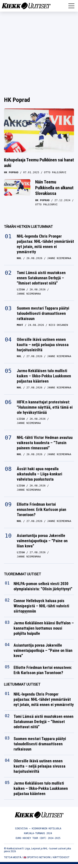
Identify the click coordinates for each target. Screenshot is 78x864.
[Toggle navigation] (71, 6)
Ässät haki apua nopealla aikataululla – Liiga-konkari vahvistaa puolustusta (39, 474)
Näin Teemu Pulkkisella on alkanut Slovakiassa (54, 187)
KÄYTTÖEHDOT (61, 857)
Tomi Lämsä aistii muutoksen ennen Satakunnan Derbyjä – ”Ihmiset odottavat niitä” (41, 278)
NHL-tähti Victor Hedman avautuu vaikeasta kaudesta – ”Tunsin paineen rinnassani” (45, 442)
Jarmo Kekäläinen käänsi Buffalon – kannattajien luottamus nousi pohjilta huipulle (44, 628)
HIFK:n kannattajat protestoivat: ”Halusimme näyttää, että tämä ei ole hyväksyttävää (45, 407)
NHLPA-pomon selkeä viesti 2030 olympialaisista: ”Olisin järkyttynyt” (43, 586)
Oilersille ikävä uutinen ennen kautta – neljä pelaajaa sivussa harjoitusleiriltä (43, 344)
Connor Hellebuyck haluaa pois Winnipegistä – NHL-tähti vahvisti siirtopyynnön (41, 606)
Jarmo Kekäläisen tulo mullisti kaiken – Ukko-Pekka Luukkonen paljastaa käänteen (44, 376)
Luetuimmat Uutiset (22, 684)
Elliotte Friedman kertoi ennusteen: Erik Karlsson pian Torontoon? (41, 509)
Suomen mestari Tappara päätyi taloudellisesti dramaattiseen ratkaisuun (43, 313)
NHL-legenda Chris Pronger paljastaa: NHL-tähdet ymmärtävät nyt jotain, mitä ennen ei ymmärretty (45, 244)
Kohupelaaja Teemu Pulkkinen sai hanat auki (39, 162)
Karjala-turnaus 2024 (38, 833)
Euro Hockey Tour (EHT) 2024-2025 (38, 838)
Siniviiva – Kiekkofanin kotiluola (38, 828)
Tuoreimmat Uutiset (22, 574)
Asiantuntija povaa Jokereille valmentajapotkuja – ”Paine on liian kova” (42, 540)
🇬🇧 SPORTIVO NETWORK (37, 857)
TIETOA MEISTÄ (12, 857)
